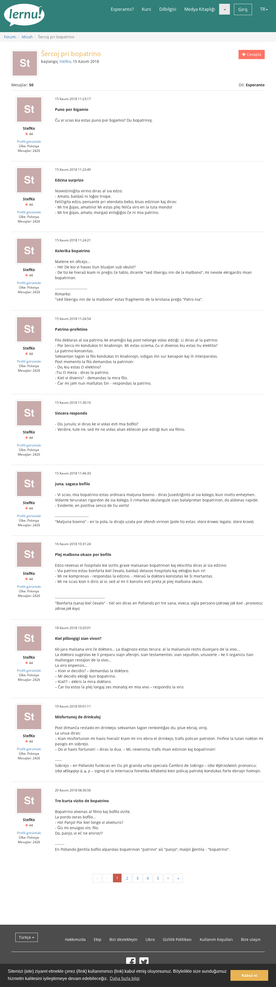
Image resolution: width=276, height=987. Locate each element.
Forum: (10, 36)
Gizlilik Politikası (177, 939)
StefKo (65, 61)
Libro (150, 939)
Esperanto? (122, 9)
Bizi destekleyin (123, 939)
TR (262, 9)
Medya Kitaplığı (199, 9)
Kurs (146, 9)
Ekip (97, 939)
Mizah (27, 36)
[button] (224, 9)
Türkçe (25, 937)
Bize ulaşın (251, 939)
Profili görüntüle (29, 141)
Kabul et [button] (249, 975)
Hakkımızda (75, 939)
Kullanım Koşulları (216, 939)
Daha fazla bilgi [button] (125, 978)
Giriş (243, 9)
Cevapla (253, 54)
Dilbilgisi (167, 9)
